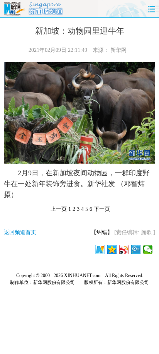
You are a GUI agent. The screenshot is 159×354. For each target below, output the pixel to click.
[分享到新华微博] (100, 249)
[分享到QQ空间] (112, 249)
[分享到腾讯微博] (136, 249)
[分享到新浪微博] (124, 249)
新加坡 (45, 7)
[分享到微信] (148, 249)
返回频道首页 (20, 232)
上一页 (59, 209)
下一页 (102, 209)
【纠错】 (102, 232)
